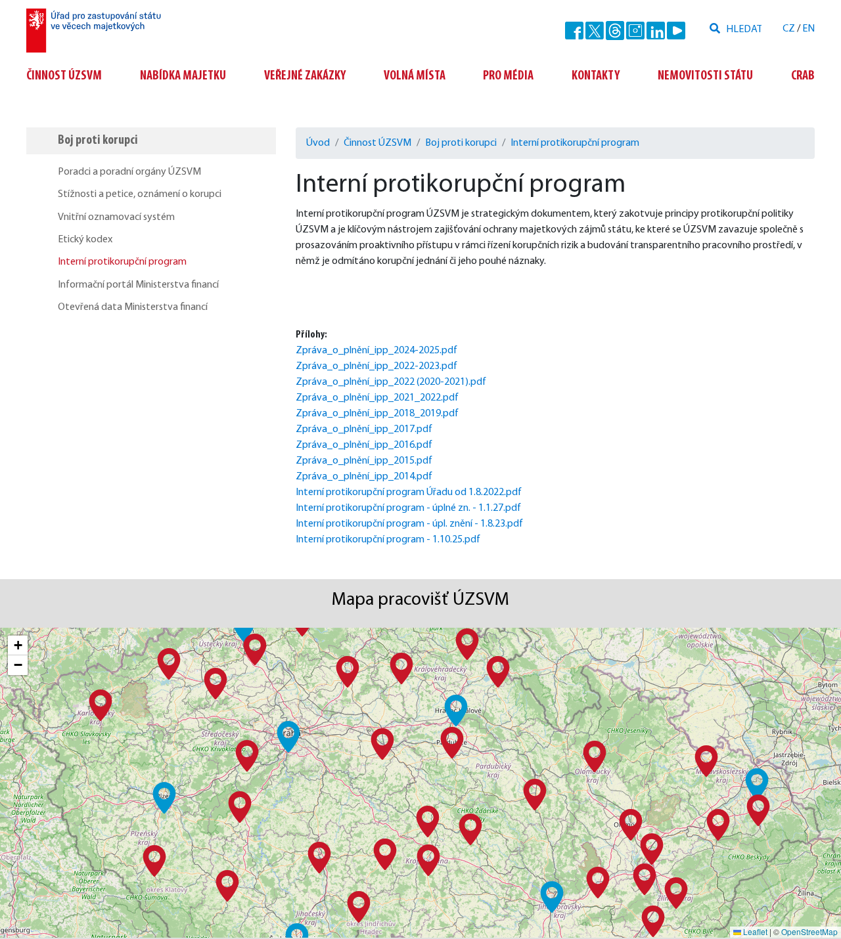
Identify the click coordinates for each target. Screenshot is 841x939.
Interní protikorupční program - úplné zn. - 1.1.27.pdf (408, 508)
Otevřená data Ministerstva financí (133, 307)
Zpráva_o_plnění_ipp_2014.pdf (364, 476)
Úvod (318, 143)
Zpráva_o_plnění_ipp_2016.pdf (364, 445)
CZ (789, 29)
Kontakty (596, 76)
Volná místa (414, 76)
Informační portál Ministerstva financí (138, 285)
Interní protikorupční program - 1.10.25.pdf (388, 540)
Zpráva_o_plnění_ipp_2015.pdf (364, 461)
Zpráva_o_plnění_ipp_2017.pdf (364, 429)
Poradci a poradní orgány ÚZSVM (129, 172)
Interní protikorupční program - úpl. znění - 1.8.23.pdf (409, 524)
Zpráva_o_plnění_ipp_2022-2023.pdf (376, 366)
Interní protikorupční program (122, 262)
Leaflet (754, 931)
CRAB (803, 76)
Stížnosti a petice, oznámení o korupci (139, 194)
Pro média (508, 76)
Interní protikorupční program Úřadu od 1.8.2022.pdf (409, 492)
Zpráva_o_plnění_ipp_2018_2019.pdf (377, 413)
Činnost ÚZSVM (64, 76)
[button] (288, 737)
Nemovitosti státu (705, 76)
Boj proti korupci (98, 140)
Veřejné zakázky (305, 76)
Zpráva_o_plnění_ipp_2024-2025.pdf (376, 350)
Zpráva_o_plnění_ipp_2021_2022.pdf (377, 398)
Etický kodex (85, 239)
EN (808, 29)
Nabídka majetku (183, 76)
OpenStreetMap (809, 931)
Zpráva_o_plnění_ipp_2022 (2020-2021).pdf (391, 382)
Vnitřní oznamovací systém (116, 217)
